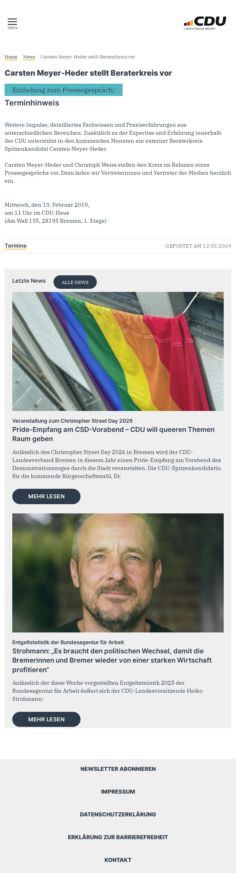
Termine (16, 245)
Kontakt (118, 860)
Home (11, 57)
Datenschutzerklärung (118, 814)
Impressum (118, 791)
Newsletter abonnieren (118, 769)
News (29, 57)
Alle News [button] (75, 282)
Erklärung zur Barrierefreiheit (118, 837)
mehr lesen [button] (46, 496)
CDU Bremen (188, 23)
